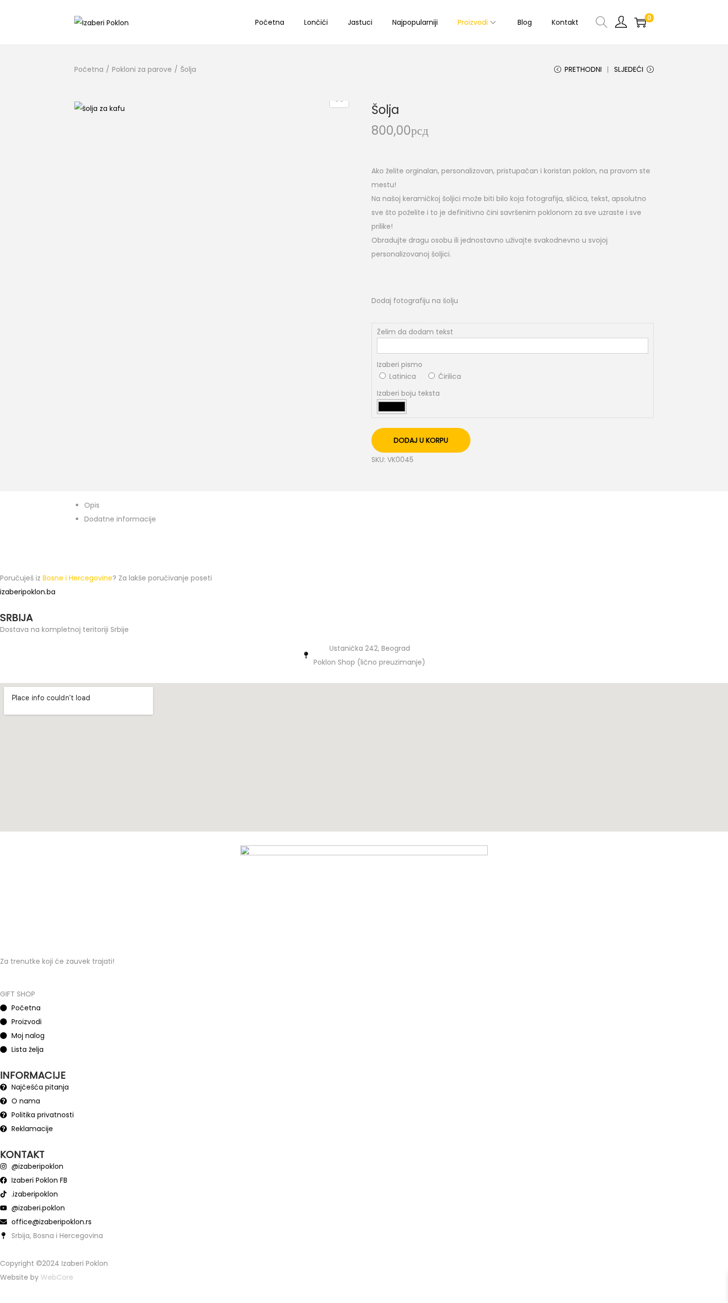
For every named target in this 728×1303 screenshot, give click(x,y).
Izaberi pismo (399, 364)
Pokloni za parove (142, 69)
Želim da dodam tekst (415, 332)
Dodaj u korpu (421, 440)
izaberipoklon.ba (27, 592)
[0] (640, 22)
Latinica (401, 376)
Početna (89, 69)
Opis (92, 505)
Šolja (385, 110)
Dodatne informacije (120, 519)
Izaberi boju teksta (408, 393)
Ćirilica (448, 376)
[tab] (369, 505)
